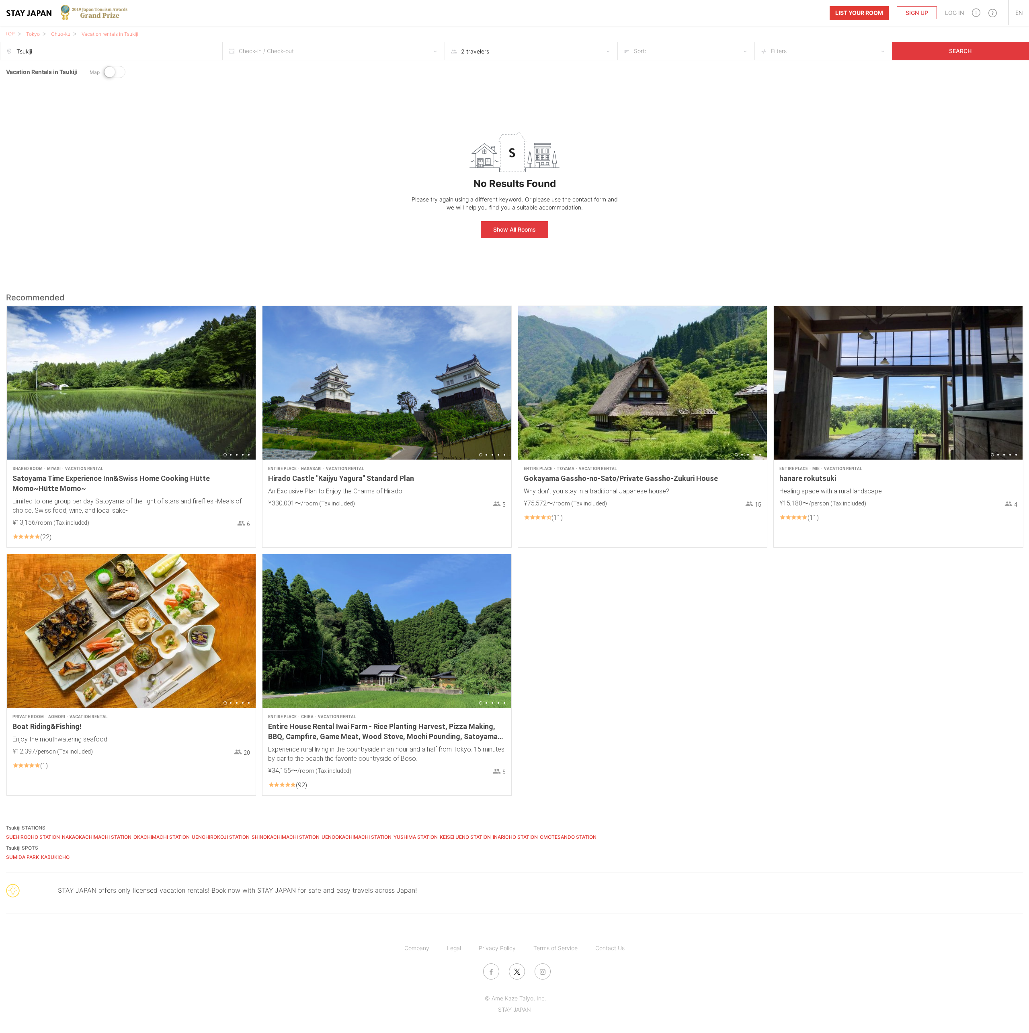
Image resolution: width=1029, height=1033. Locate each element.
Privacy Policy (497, 948)
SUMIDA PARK (22, 857)
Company (416, 948)
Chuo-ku (60, 34)
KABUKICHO (55, 857)
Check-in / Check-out (266, 50)
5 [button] (249, 455)
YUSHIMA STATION (416, 837)
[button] (976, 12)
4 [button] (243, 455)
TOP (10, 34)
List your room (859, 12)
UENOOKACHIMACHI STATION (357, 837)
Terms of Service (555, 948)
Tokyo (33, 34)
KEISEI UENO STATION (465, 837)
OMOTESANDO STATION (568, 837)
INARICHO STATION (515, 837)
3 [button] (237, 455)
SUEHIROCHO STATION (33, 837)
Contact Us (610, 948)
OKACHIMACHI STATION (161, 837)
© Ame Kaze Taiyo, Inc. (515, 998)
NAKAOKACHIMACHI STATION (96, 837)
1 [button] (225, 454)
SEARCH (960, 50)
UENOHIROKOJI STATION (221, 837)
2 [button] (231, 455)
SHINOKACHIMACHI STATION (286, 837)
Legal (454, 948)
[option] (131, 383)
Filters (779, 50)
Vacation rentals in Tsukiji (110, 34)
